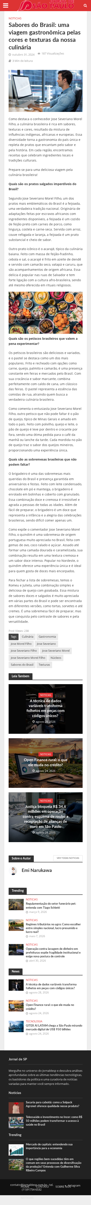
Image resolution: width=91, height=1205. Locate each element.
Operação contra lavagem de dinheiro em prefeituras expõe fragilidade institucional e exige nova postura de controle (53, 953)
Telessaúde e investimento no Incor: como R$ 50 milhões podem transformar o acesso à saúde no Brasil (54, 1121)
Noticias (15, 18)
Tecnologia (34, 1021)
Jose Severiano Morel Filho (28, 658)
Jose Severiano (46, 644)
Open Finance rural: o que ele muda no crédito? (45, 762)
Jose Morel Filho (21, 644)
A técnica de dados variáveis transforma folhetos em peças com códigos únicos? (45, 708)
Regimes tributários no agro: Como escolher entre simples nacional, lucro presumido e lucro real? (53, 928)
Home (25, 1187)
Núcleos (56, 658)
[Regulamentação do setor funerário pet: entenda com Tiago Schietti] (16, 904)
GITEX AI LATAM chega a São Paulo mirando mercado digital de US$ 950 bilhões (54, 1027)
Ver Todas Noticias (68, 857)
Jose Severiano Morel (56, 651)
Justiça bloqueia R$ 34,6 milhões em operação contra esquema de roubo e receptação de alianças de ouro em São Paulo (45, 817)
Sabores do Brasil (22, 665)
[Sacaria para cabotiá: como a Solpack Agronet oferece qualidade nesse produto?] (16, 1108)
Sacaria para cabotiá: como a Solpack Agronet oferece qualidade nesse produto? (52, 1104)
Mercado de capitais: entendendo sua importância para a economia (49, 1146)
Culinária (27, 637)
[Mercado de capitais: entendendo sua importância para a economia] (16, 1150)
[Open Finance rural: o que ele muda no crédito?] (16, 1005)
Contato (42, 1187)
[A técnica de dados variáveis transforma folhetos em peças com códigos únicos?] (16, 985)
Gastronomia (47, 637)
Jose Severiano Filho (24, 651)
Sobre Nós (63, 1187)
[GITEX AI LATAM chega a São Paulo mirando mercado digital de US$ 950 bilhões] (16, 1026)
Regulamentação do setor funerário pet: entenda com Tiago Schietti (51, 905)
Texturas (44, 665)
